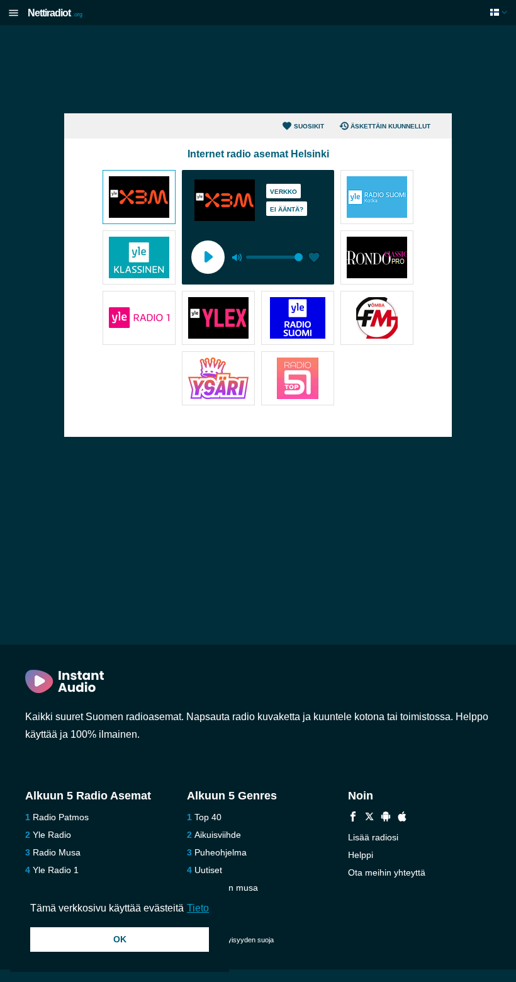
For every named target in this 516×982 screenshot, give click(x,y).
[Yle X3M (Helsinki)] (139, 198)
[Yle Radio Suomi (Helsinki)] (297, 319)
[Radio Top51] (297, 380)
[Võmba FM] (377, 319)
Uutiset (208, 870)
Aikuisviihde (217, 835)
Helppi (360, 855)
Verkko (283, 191)
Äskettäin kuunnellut (390, 126)
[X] (369, 818)
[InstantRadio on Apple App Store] (402, 818)
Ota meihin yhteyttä (386, 872)
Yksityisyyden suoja (243, 940)
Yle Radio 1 (56, 870)
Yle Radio (52, 835)
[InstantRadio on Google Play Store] (386, 818)
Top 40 (208, 817)
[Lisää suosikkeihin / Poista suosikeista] (314, 258)
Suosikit (309, 126)
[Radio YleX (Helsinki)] (218, 319)
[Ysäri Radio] (218, 380)
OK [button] (119, 939)
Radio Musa (57, 852)
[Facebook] (353, 818)
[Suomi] (500, 12)
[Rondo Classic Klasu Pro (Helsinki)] (377, 259)
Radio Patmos (61, 817)
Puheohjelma (220, 852)
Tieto (198, 908)
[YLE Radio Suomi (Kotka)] (377, 198)
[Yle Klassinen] (139, 259)
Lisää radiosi (373, 837)
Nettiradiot (55, 13)
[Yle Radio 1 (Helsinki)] (139, 319)
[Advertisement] (258, 69)
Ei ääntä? (286, 209)
